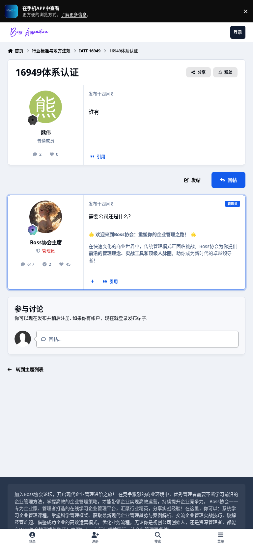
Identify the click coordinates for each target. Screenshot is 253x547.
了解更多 (9, 11)
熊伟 (46, 132)
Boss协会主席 (46, 242)
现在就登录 (116, 318)
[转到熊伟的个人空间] (45, 107)
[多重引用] (92, 281)
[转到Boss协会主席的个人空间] (45, 217)
